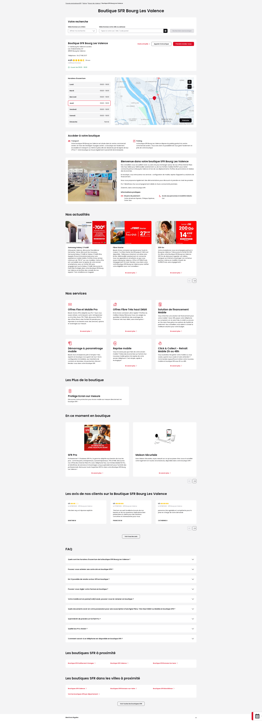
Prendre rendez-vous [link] (183, 44)
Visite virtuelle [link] (142, 44)
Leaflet (181, 124)
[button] (165, 31)
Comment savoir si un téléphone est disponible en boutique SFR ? (95, 638)
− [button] (189, 87)
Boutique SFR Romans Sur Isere (164, 663)
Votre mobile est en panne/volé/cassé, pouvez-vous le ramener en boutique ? (101, 599)
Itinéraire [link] (185, 120)
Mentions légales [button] (72, 717)
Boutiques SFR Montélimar (163, 689)
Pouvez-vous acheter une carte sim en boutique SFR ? (90, 569)
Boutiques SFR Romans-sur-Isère (122, 689)
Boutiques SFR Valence (76, 689)
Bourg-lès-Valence (94, 3)
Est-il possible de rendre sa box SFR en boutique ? (88, 579)
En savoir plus (85, 331)
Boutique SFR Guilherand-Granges (81, 663)
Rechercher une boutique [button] (182, 31)
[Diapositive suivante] (194, 281)
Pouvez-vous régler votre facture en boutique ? (88, 589)
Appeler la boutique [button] (161, 44)
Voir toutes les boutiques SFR (131, 704)
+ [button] (189, 82)
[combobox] (131, 31)
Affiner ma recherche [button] (77, 31)
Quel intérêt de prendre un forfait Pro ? (84, 619)
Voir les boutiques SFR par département (83, 694)
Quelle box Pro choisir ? (77, 629)
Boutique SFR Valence (118, 663)
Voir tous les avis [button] (131, 536)
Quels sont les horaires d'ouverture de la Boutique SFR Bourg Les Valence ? (99, 559)
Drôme (85, 3)
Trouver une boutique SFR (73, 3)
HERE (192, 124)
